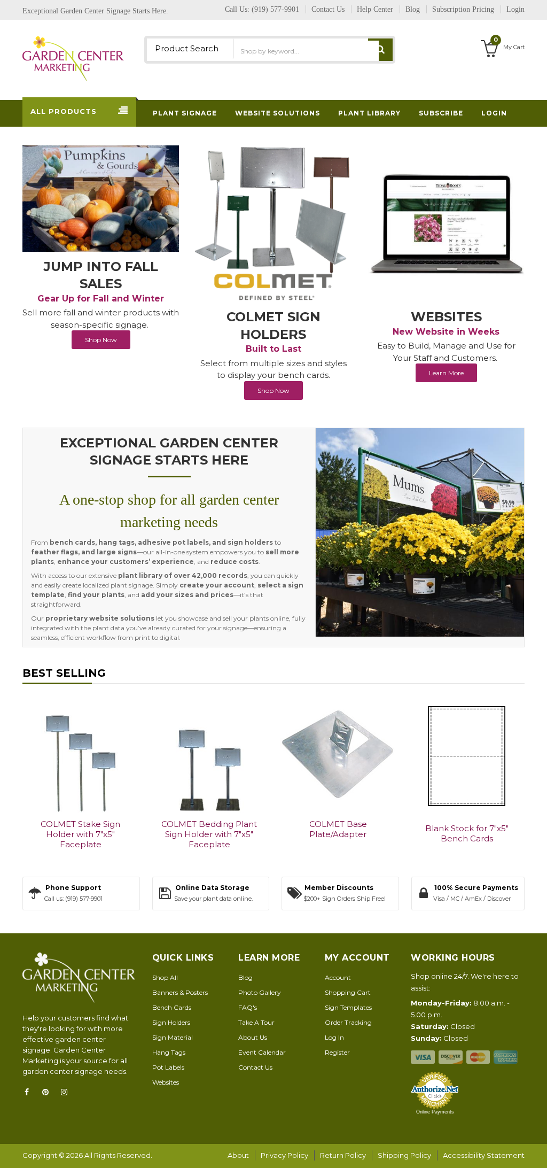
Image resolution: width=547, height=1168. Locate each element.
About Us (252, 1037)
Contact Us (255, 1067)
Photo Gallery (259, 992)
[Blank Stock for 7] (467, 757)
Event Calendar (262, 1052)
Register (337, 1052)
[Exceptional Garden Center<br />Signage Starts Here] (420, 532)
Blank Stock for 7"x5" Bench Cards (467, 833)
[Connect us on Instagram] (67, 1092)
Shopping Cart (348, 992)
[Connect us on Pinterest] (48, 1092)
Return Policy (343, 1155)
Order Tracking (348, 1022)
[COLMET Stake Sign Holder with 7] (80, 755)
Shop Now (101, 340)
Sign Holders (171, 1022)
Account (338, 977)
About (238, 1155)
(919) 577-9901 (275, 9)
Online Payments (435, 1112)
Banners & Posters (180, 992)
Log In (334, 1037)
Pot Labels (168, 1067)
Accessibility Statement (484, 1155)
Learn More (446, 373)
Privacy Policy (284, 1155)
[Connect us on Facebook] (29, 1092)
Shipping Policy (404, 1155)
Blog (245, 977)
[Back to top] (535, 1148)
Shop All (165, 977)
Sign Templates (348, 1007)
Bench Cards (171, 1007)
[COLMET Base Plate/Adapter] (338, 755)
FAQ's (247, 1007)
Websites (165, 1082)
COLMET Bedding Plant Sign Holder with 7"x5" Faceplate (209, 834)
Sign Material (172, 1037)
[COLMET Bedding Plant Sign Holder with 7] (209, 755)
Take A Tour (256, 1022)
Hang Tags (168, 1052)
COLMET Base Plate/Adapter (338, 829)
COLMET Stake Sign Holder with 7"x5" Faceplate (80, 834)
